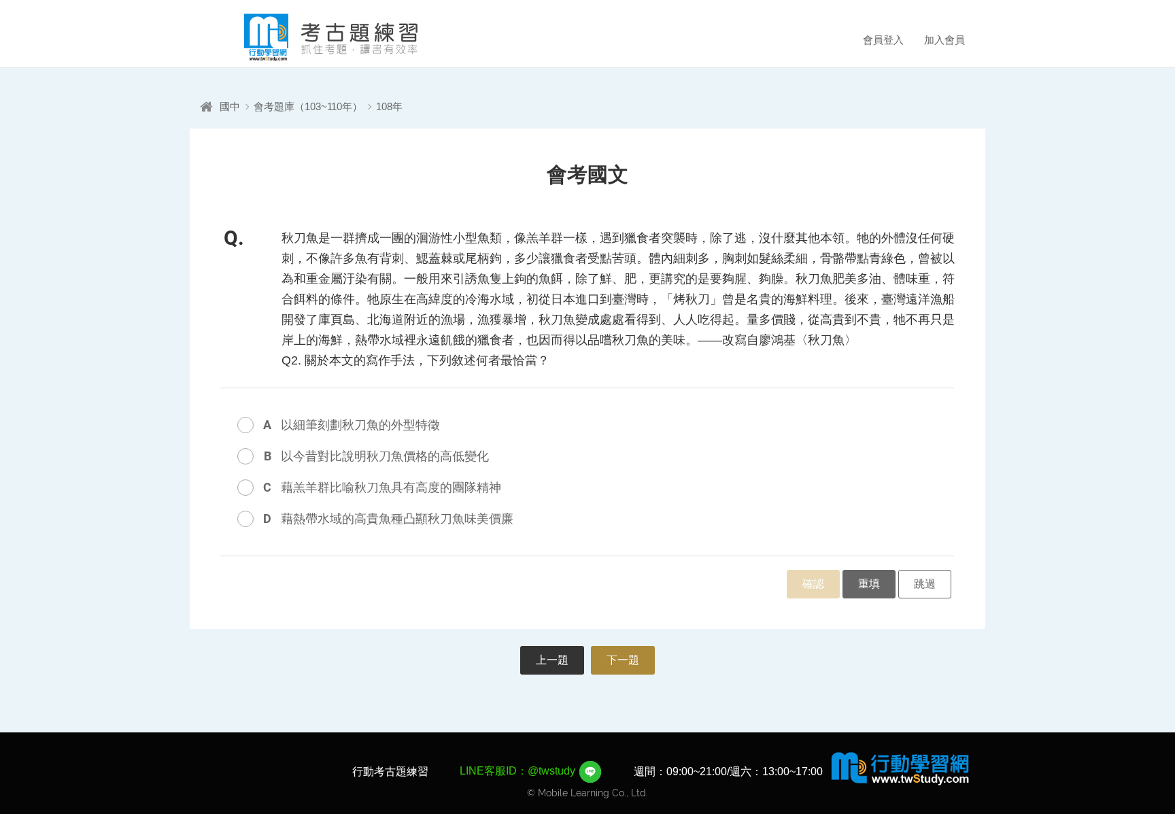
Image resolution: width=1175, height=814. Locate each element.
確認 (813, 584)
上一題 (552, 660)
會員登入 (883, 40)
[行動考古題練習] (312, 37)
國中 (230, 106)
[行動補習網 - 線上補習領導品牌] (900, 767)
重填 (869, 584)
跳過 (925, 584)
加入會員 (944, 40)
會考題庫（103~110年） (308, 106)
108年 (389, 106)
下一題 (623, 660)
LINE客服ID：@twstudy (519, 771)
